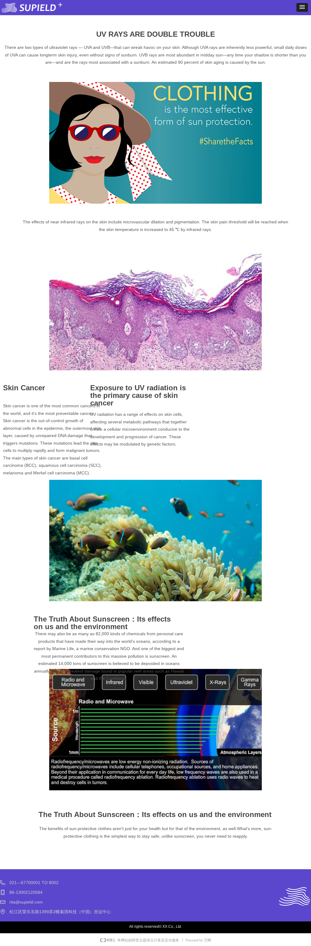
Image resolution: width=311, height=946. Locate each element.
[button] (302, 7)
